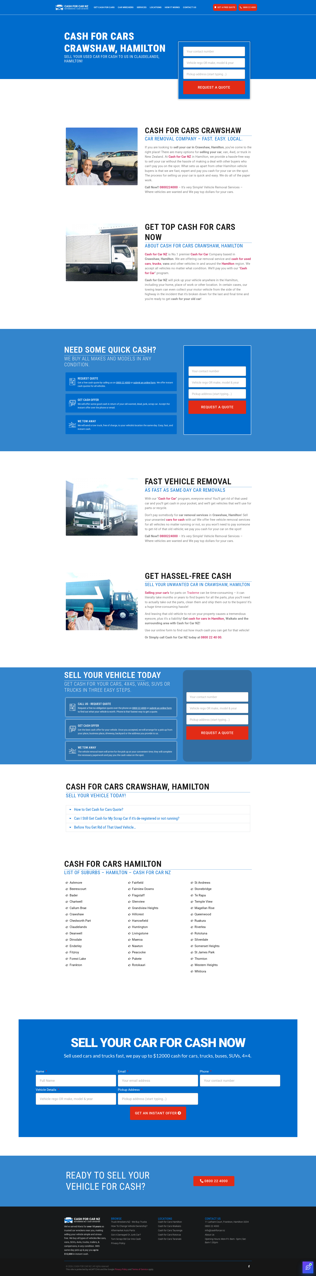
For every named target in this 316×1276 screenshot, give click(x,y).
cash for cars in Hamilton (206, 618)
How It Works (172, 7)
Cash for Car (199, 254)
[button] (158, 809)
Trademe (193, 593)
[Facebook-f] (249, 1266)
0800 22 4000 (123, 382)
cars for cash (175, 520)
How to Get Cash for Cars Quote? (98, 809)
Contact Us (189, 7)
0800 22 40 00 (211, 637)
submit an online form (144, 382)
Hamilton (228, 264)
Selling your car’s (157, 593)
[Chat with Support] (308, 1267)
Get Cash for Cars (104, 7)
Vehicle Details (46, 1090)
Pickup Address (129, 1090)
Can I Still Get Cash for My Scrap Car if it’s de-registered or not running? (126, 818)
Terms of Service (140, 1269)
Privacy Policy (121, 1269)
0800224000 (169, 187)
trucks (156, 264)
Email (122, 1071)
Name (40, 1071)
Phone (205, 1071)
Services (141, 7)
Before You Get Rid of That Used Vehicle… (105, 827)
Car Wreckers (125, 7)
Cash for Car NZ (180, 157)
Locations (155, 7)
